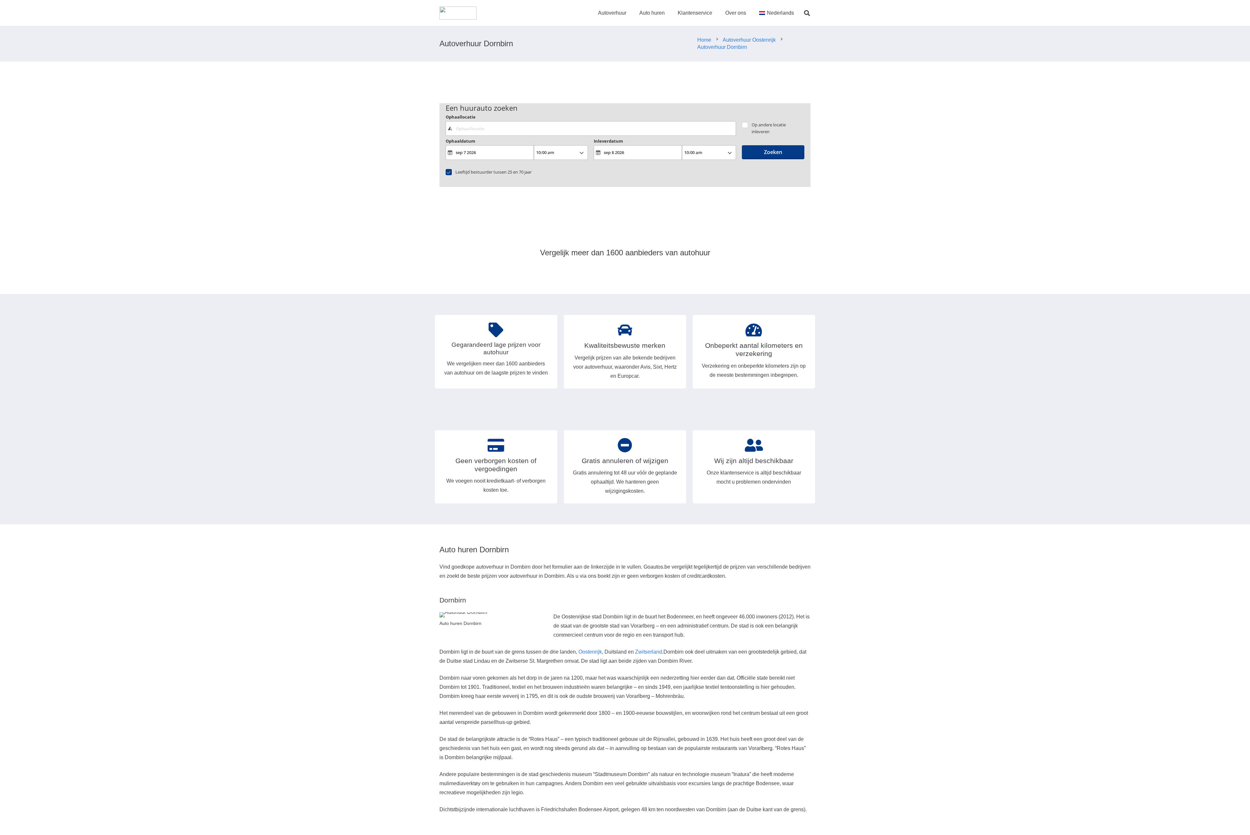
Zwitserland (648, 652)
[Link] (458, 13)
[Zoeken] (806, 13)
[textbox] (591, 128)
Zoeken (773, 152)
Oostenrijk (590, 652)
